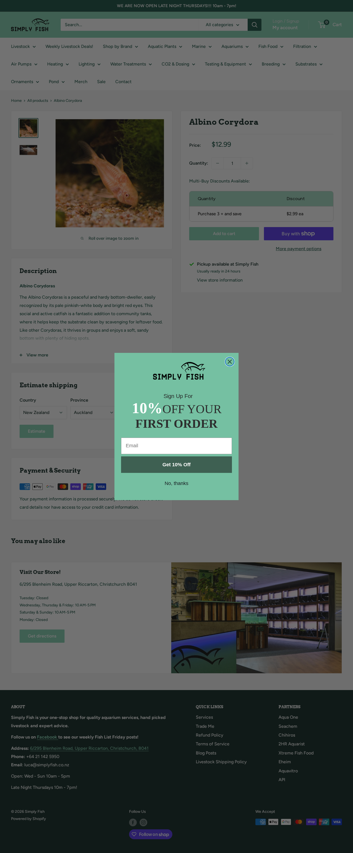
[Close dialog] (229, 361)
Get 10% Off (176, 464)
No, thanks (176, 483)
